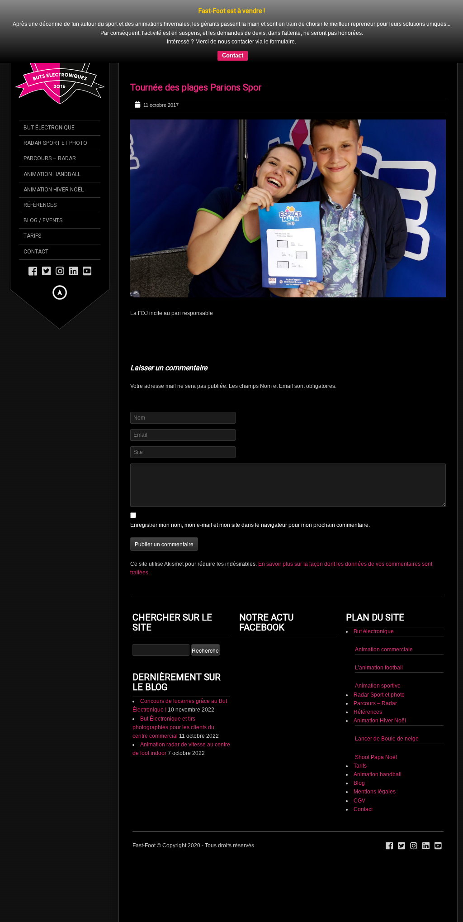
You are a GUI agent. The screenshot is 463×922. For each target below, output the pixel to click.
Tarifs (360, 766)
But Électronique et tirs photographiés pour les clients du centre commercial (173, 727)
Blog (359, 783)
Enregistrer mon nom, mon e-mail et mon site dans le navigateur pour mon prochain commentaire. (250, 525)
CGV (359, 801)
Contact (232, 55)
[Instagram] (60, 270)
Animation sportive (378, 686)
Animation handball (378, 774)
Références (368, 712)
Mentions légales (375, 791)
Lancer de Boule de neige (387, 739)
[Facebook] (33, 270)
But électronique (374, 631)
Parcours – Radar (375, 703)
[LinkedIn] (73, 270)
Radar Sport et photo (379, 695)
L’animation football (379, 667)
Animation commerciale (384, 649)
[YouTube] (87, 270)
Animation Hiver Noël (380, 720)
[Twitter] (46, 270)
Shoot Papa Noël (376, 757)
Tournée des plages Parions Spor (196, 87)
